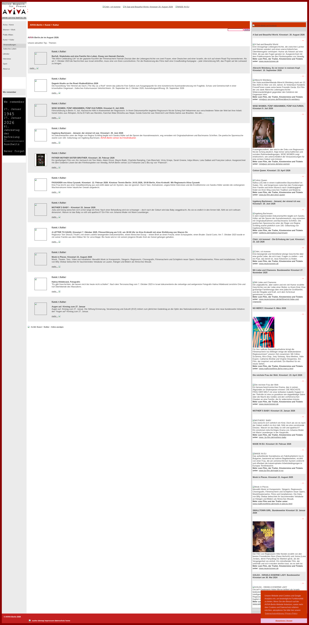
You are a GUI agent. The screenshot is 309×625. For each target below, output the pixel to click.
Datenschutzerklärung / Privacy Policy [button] (281, 613)
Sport (4, 64)
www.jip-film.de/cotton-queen (272, 195)
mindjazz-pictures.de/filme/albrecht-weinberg (279, 99)
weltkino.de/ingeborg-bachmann (273, 233)
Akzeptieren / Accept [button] (283, 621)
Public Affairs (7, 35)
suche (34, 621)
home (67, 621)
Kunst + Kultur (8, 40)
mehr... (33, 68)
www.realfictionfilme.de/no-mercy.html (276, 368)
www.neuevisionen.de (268, 61)
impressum (49, 621)
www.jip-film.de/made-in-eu (271, 470)
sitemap (41, 621)
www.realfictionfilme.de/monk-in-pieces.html (272, 504)
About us (6, 69)
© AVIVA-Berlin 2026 (12, 617)
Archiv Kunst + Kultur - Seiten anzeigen (47, 327)
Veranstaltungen (9, 45)
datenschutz (60, 621)
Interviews (6, 59)
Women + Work (8, 30)
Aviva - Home (8, 25)
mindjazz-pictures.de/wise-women (274, 164)
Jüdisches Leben (9, 49)
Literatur (5, 54)
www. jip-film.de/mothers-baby (272, 437)
